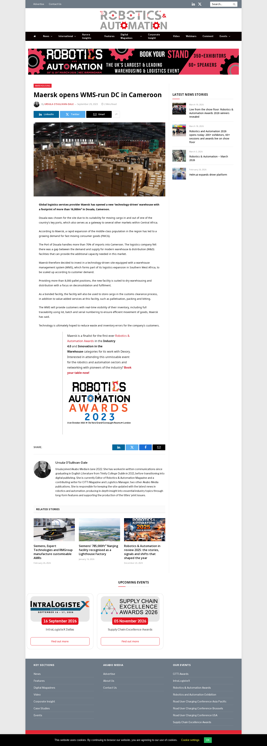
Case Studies (42, 708)
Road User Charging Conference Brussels (198, 708)
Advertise (38, 4)
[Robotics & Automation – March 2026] (179, 156)
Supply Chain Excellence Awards (130, 629)
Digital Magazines (126, 36)
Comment (208, 36)
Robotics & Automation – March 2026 (208, 158)
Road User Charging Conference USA (195, 715)
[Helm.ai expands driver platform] (179, 174)
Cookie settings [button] (190, 739)
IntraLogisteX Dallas (60, 629)
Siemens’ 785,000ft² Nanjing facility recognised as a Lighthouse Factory (98, 550)
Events (223, 36)
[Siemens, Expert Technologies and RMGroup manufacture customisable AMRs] (54, 529)
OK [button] (208, 740)
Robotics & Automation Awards (192, 687)
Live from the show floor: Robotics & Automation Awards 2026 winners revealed (211, 113)
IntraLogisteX (181, 680)
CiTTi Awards (181, 673)
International (65, 36)
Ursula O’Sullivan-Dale (59, 104)
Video (176, 36)
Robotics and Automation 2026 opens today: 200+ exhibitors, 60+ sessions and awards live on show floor (209, 136)
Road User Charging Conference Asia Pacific (199, 701)
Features (109, 36)
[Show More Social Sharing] (116, 114)
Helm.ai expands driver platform (208, 174)
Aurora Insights (86, 36)
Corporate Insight (154, 36)
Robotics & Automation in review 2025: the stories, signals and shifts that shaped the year (142, 552)
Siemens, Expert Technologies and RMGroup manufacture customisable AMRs (53, 552)
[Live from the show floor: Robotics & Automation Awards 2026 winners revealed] (179, 109)
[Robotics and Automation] (133, 20)
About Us (108, 680)
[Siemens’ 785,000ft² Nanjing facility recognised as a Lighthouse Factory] (99, 529)
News (46, 36)
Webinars (191, 36)
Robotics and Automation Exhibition (194, 694)
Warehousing (42, 85)
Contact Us (55, 4)
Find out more (60, 641)
